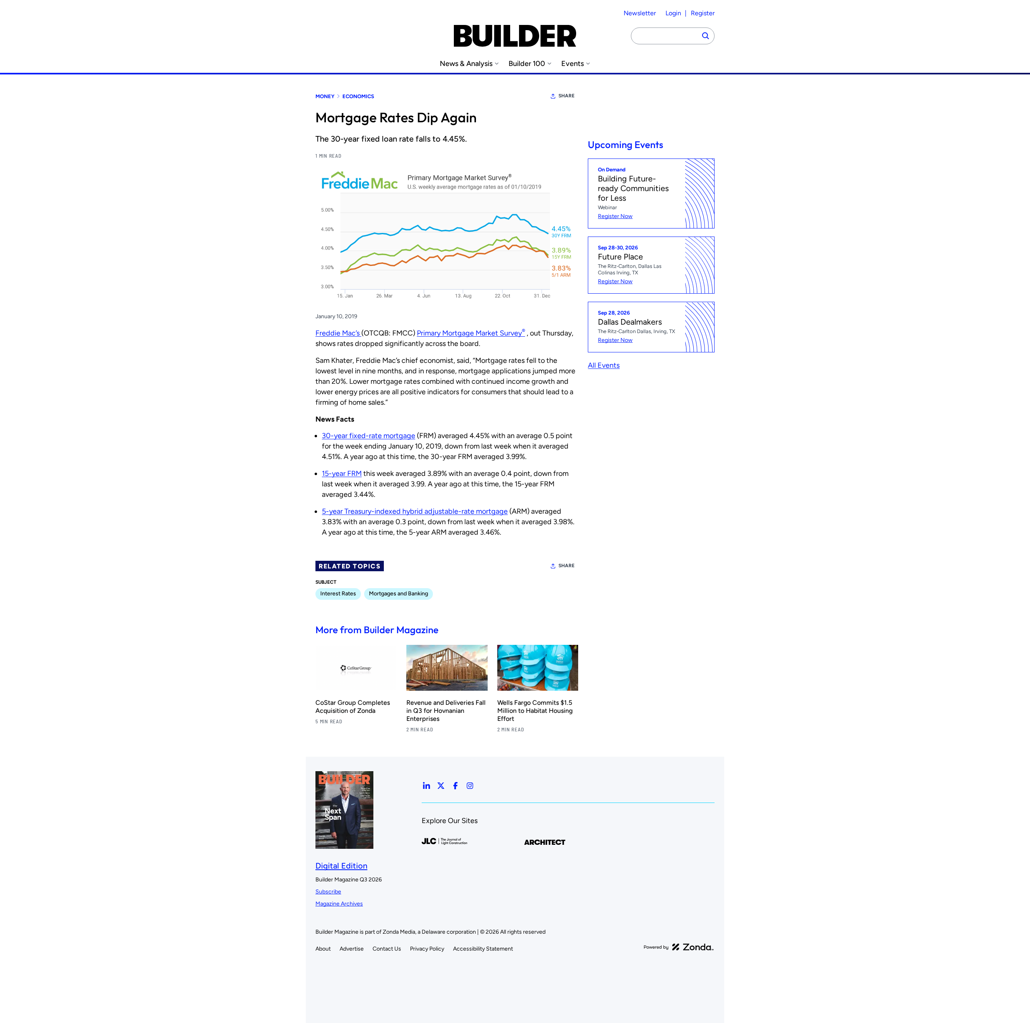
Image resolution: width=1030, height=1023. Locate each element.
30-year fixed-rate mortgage (368, 435)
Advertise (352, 948)
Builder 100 (527, 64)
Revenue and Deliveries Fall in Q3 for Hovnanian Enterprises (446, 710)
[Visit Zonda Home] (679, 947)
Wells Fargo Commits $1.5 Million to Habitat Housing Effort (535, 710)
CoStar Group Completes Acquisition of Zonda (352, 706)
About (323, 948)
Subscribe (328, 891)
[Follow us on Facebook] (455, 785)
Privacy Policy (427, 948)
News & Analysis (466, 64)
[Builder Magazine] (515, 36)
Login (673, 13)
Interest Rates (338, 593)
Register (703, 13)
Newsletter (640, 13)
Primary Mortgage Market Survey (471, 333)
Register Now (615, 216)
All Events (604, 365)
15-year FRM (342, 473)
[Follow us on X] (441, 785)
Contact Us (387, 948)
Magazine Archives (339, 903)
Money (324, 96)
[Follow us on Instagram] (470, 785)
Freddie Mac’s (338, 333)
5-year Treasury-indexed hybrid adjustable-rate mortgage (415, 511)
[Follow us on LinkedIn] (426, 785)
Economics (358, 96)
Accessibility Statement (483, 948)
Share (566, 96)
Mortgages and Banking (398, 593)
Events (572, 64)
